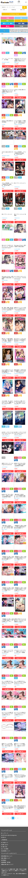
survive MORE (17, 280)
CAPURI (16, 93)
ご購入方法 (4, 846)
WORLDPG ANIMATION (6, 342)
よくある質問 (5, 849)
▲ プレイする (7, 97)
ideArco (3, 249)
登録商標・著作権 (6, 862)
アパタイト (4, 404)
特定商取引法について (7, 856)
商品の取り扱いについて (7, 864)
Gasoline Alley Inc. (5, 435)
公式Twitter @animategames (9, 835)
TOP (2, 34)
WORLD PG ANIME (18, 124)
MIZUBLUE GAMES (5, 62)
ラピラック (16, 467)
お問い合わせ (5, 844)
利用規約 (4, 860)
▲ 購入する (8, 66)
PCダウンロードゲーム (14, 30)
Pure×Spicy (16, 498)
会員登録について (6, 851)
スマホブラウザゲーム (23, 30)
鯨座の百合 (16, 62)
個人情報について (6, 858)
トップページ (5, 833)
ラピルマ (16, 778)
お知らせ (4, 837)
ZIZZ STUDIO (4, 467)
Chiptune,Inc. (17, 186)
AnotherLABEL (17, 249)
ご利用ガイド (5, 842)
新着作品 (14, 9)
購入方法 (22, 9)
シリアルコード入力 (14, 14)
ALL (5, 31)
